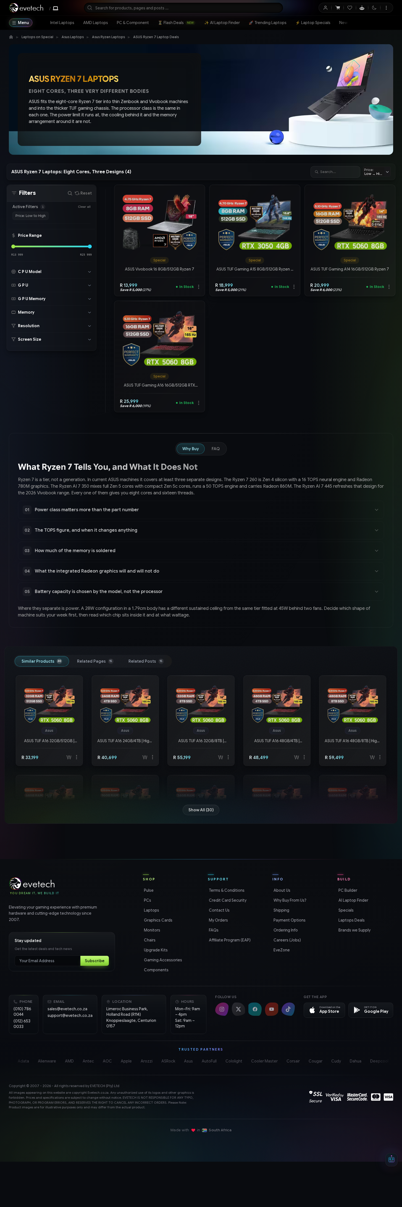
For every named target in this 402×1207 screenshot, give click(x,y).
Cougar (315, 1061)
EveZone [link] (281, 950)
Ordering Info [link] (285, 930)
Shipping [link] (280, 910)
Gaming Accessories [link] (162, 959)
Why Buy (190, 448)
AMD (69, 1061)
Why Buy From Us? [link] (289, 900)
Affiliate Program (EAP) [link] (229, 940)
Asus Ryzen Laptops (108, 37)
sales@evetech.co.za (67, 1008)
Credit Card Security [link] (227, 900)
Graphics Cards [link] (157, 920)
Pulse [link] (148, 890)
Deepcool (379, 1061)
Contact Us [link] (219, 910)
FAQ (216, 448)
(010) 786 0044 (22, 1011)
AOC (107, 1061)
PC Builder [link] (347, 890)
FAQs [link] (213, 930)
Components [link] (156, 969)
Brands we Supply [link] (354, 930)
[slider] (13, 246)
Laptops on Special (37, 37)
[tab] (42, 661)
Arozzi (147, 1061)
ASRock (168, 1061)
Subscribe (94, 960)
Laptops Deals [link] (351, 920)
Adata (23, 1061)
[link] (62, 23)
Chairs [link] (149, 940)
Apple (126, 1061)
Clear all (84, 207)
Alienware (47, 1061)
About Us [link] (281, 890)
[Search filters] (70, 193)
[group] (159, 260)
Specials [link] (345, 910)
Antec (88, 1061)
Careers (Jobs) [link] (286, 940)
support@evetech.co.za (70, 1015)
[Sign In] (325, 8)
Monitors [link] (151, 930)
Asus (188, 1061)
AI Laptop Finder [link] (352, 900)
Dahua (355, 1061)
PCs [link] (147, 900)
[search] (183, 8)
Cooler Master (264, 1061)
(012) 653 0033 (22, 1024)
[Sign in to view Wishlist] (349, 8)
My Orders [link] (218, 920)
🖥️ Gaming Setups (374, 22)
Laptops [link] (151, 910)
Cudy (336, 1061)
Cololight (233, 1061)
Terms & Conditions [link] (226, 890)
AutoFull (209, 1061)
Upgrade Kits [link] (155, 950)
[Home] (11, 37)
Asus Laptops (73, 37)
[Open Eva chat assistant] (391, 1159)
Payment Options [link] (289, 920)
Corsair (293, 1061)
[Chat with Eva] (362, 8)
